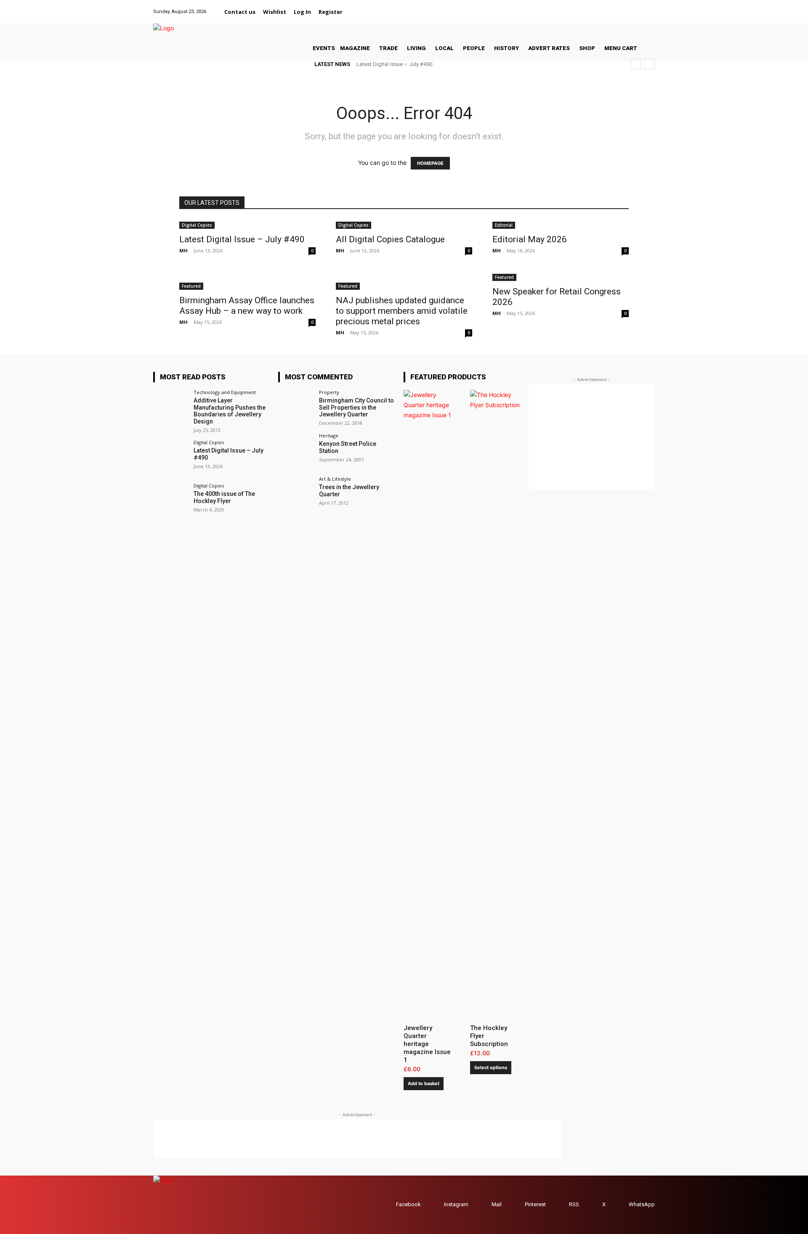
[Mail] (617, 7)
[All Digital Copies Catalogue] (404, 224)
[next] (649, 64)
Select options (490, 1067)
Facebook (408, 1204)
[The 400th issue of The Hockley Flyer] (170, 500)
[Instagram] (607, 7)
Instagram (456, 1204)
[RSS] (560, 1204)
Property (329, 392)
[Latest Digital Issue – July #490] (247, 224)
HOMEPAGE (430, 163)
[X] (639, 7)
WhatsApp (642, 1204)
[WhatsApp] (649, 7)
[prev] (636, 64)
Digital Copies (197, 225)
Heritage (328, 435)
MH (183, 250)
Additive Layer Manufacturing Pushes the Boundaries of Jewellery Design (230, 411)
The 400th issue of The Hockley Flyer (224, 497)
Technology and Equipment (225, 392)
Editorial (504, 225)
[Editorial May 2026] (560, 224)
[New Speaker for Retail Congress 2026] (560, 276)
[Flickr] (596, 7)
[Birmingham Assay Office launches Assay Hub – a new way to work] (247, 281)
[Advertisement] (357, 1138)
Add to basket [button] (423, 1083)
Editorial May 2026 (529, 239)
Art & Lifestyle (335, 479)
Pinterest (535, 1204)
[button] (356, 12)
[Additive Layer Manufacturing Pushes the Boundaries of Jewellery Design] (170, 407)
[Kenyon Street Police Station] (295, 450)
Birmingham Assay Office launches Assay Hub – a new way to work (246, 305)
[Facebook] (586, 7)
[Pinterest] (628, 7)
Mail (497, 1204)
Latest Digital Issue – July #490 (394, 64)
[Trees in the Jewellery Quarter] (295, 494)
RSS (574, 1204)
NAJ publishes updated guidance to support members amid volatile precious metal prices (402, 310)
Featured (191, 286)
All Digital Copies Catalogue (390, 239)
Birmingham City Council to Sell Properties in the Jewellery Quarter (356, 407)
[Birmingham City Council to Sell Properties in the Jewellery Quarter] (295, 407)
